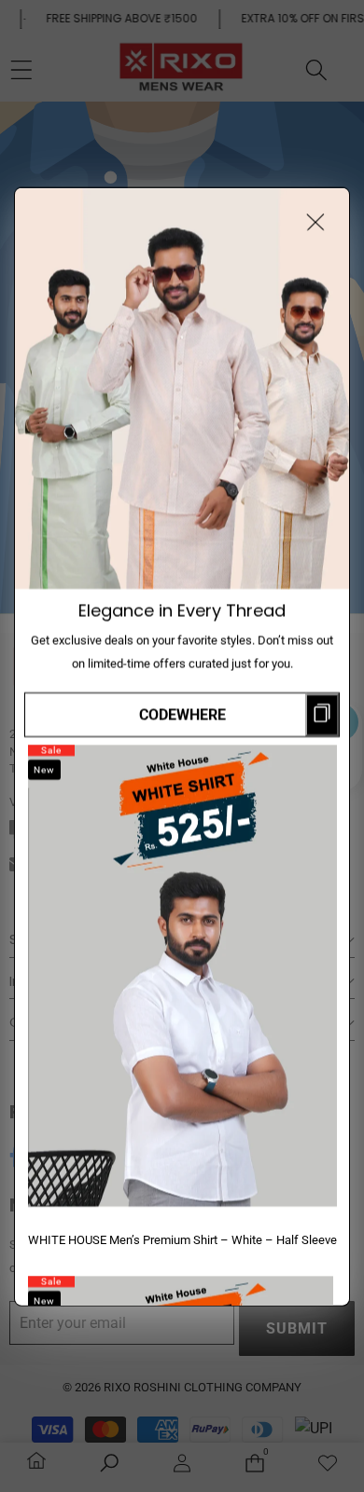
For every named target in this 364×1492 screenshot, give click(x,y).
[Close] (315, 221)
